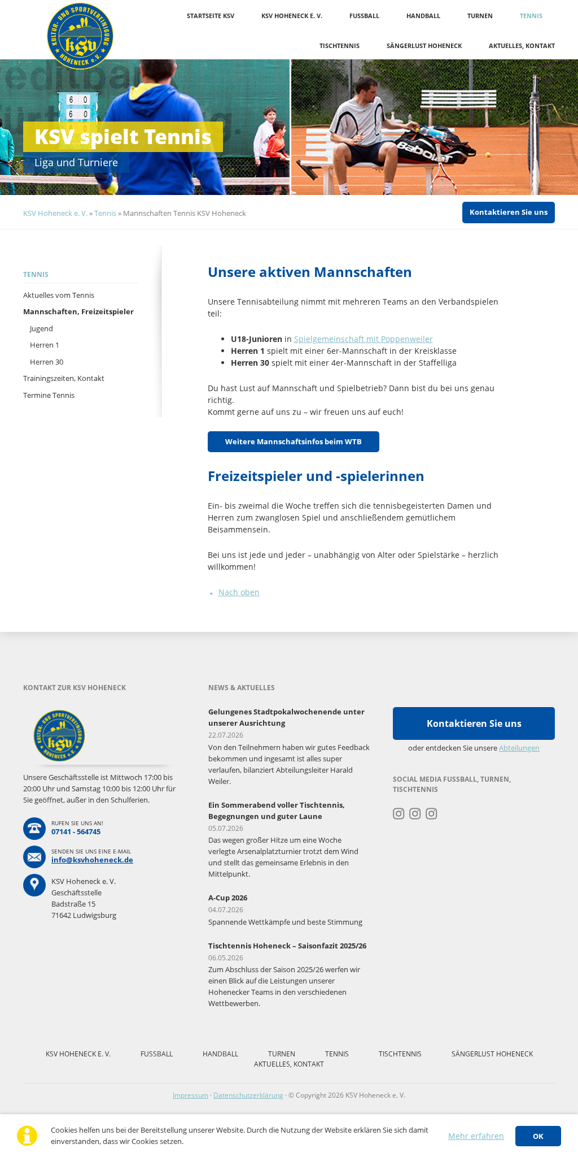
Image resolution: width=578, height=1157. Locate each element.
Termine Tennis (49, 395)
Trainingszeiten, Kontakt (63, 378)
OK (538, 1136)
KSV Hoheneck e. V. (291, 15)
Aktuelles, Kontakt (522, 45)
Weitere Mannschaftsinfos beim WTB (293, 441)
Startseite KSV (210, 15)
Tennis (531, 15)
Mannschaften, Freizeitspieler (78, 311)
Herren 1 (44, 345)
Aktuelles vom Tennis (58, 295)
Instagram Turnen (399, 814)
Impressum (190, 1095)
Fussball (364, 15)
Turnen (480, 15)
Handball (423, 15)
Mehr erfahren (476, 1135)
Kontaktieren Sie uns (509, 212)
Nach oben (239, 592)
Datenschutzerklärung (248, 1095)
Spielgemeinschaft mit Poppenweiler (363, 338)
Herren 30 (46, 362)
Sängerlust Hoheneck (424, 45)
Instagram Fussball (415, 814)
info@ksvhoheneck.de (92, 860)
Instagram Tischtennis (431, 814)
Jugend (41, 328)
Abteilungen (519, 748)
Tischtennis (339, 45)
